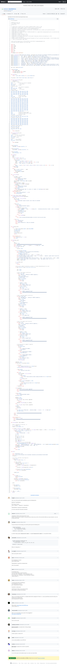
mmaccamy (14, 594)
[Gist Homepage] (4, 1)
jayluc (13, 557)
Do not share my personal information (51, 663)
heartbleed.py (12, 9)
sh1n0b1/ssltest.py (10, 10)
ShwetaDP (14, 618)
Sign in (60, 1)
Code (4, 13)
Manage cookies (42, 663)
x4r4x (13, 602)
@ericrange (14, 646)
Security (25, 663)
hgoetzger (14, 522)
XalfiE (13, 637)
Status (29, 663)
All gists (24, 1)
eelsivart (6, 9)
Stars (17, 13)
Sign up (64, 1)
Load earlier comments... (35, 495)
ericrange (13, 631)
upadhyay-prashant (15, 624)
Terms (19, 663)
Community (32, 663)
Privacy (22, 663)
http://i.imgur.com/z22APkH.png (22, 605)
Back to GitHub (29, 1)
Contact (38, 663)
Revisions (10, 13)
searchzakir (14, 537)
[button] (56, 13)
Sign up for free (12, 658)
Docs (35, 663)
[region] (33, 256)
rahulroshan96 (14, 610)
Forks (23, 13)
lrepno (13, 580)
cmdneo (13, 644)
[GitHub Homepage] (11, 663)
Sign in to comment (41, 658)
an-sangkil (14, 551)
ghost (13, 569)
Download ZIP (62, 13)
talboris (13, 650)
